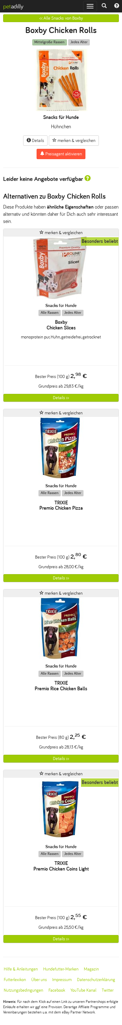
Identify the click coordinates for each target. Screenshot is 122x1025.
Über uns (39, 979)
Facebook (56, 990)
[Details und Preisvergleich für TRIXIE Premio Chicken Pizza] (61, 450)
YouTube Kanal (83, 990)
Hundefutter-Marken (61, 969)
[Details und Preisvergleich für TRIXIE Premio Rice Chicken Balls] (61, 630)
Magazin (91, 969)
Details (37, 140)
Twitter (108, 990)
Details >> (61, 397)
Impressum (62, 979)
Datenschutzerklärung (96, 979)
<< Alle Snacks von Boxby (61, 18)
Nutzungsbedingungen (23, 990)
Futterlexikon (15, 979)
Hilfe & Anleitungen (21, 969)
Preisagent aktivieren (63, 154)
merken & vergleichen (76, 140)
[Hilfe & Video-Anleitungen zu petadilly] (116, 6)
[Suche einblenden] (104, 6)
